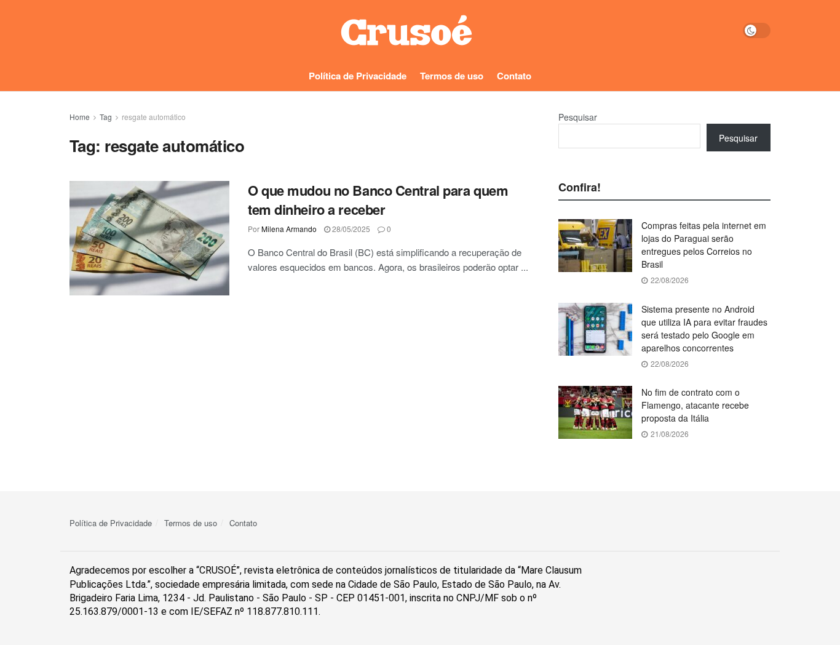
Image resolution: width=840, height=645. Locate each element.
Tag (106, 116)
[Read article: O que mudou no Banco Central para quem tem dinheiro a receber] (149, 238)
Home (79, 116)
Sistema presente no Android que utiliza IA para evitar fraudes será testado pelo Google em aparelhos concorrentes (704, 328)
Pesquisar (577, 117)
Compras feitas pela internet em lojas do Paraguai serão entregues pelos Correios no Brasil (703, 244)
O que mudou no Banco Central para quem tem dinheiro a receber (378, 199)
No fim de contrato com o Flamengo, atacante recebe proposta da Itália (695, 405)
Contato (514, 75)
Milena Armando (289, 228)
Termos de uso (451, 75)
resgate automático (154, 116)
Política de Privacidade (357, 75)
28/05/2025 (350, 228)
